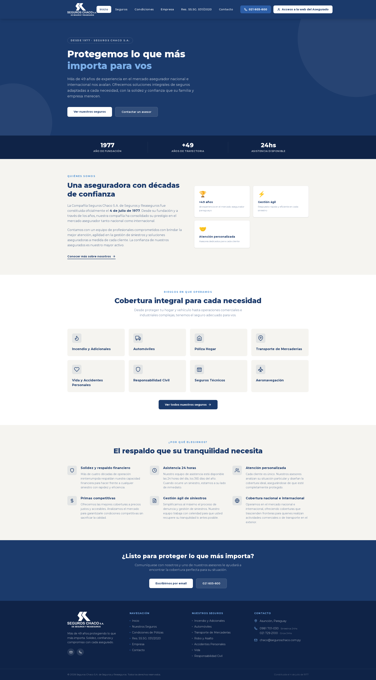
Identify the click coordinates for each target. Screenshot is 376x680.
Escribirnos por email (171, 583)
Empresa (167, 9)
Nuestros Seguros (144, 626)
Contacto (226, 9)
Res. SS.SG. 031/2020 (196, 9)
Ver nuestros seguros (90, 111)
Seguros (121, 9)
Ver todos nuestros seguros (186, 404)
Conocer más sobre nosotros (89, 256)
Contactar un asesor (136, 112)
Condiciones (144, 9)
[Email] (70, 652)
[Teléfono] (80, 652)
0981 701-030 (278, 628)
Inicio (104, 9)
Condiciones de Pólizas (147, 632)
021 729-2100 (276, 633)
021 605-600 (258, 9)
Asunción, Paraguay (273, 621)
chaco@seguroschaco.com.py (280, 640)
